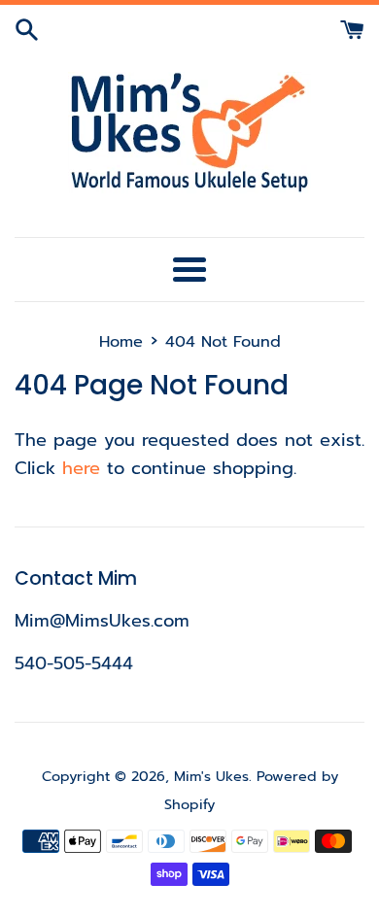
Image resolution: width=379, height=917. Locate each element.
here (81, 468)
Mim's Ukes (211, 776)
